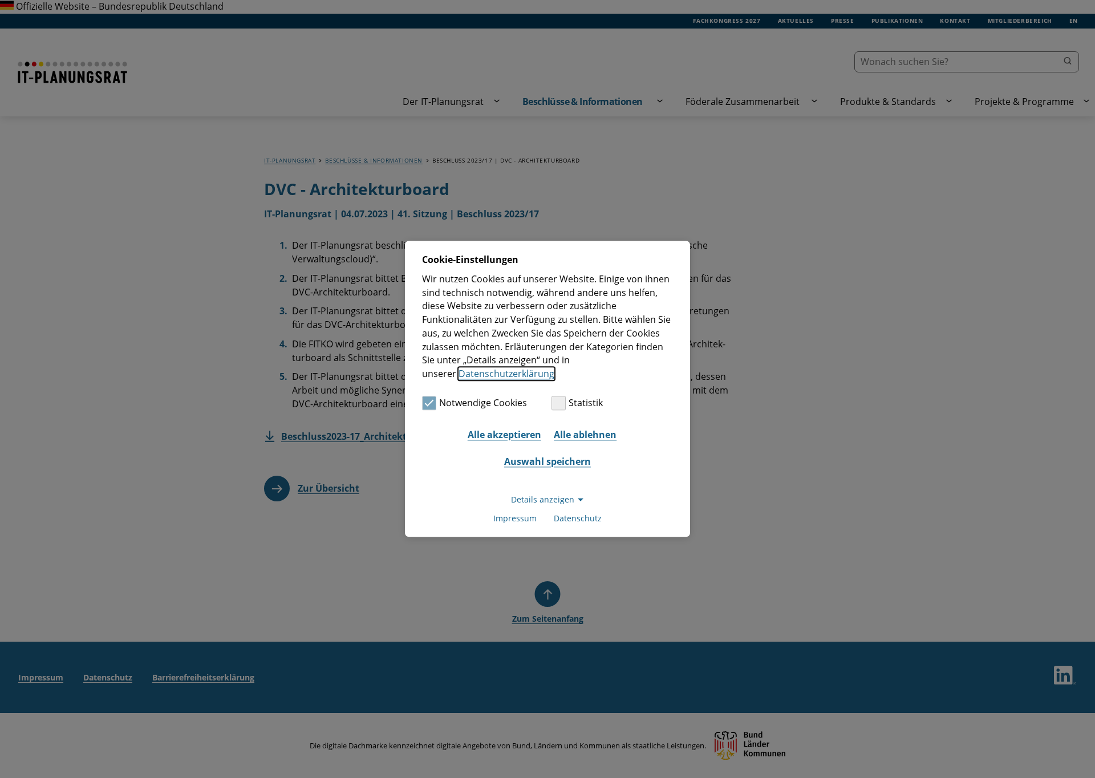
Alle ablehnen (585, 434)
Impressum (515, 518)
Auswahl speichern (547, 461)
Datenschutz (578, 518)
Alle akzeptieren (504, 434)
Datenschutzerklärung (506, 373)
